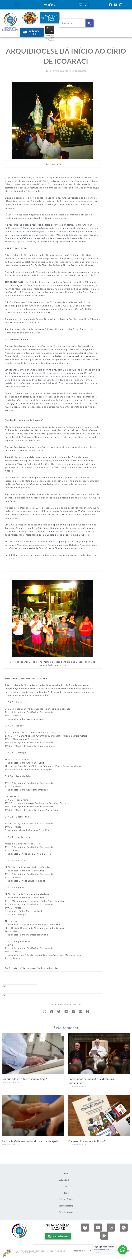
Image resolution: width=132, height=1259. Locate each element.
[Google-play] (104, 1236)
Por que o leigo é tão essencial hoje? (24, 1079)
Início (66, 1173)
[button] (16, 4)
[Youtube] (115, 5)
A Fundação (64, 1180)
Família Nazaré (66, 1205)
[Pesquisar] (89, 23)
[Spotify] (124, 1228)
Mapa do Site (79, 1250)
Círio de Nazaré (66, 1212)
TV (66, 1186)
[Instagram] (120, 5)
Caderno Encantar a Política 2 (87, 1141)
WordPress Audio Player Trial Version (50, 37)
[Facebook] (110, 5)
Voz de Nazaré (79, 71)
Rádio (66, 1193)
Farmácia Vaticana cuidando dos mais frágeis (30, 1141)
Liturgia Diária (66, 1199)
